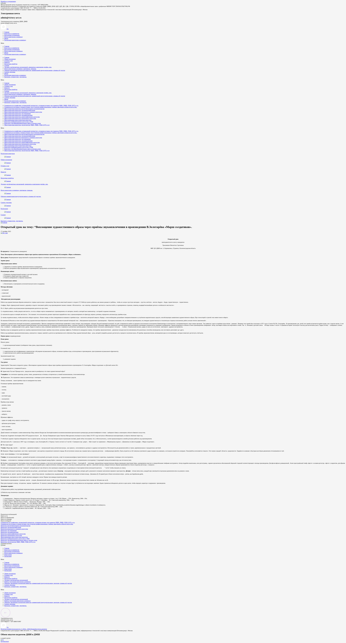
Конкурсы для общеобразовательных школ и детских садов (22, 123)
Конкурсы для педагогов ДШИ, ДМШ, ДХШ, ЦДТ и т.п (18, 542)
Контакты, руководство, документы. (15, 77)
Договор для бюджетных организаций (16, 580)
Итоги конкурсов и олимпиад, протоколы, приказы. (20, 69)
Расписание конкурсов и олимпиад (15, 40)
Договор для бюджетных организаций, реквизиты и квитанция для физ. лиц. (28, 67)
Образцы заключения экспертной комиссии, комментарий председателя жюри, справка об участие (34, 70)
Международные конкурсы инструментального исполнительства (24, 109)
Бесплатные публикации (12, 35)
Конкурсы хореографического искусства (13, 534)
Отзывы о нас (8, 60)
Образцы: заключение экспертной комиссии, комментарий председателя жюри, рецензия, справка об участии (38, 583)
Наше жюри (8, 554)
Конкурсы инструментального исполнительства (15, 525)
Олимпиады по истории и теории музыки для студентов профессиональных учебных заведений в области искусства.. (40, 107)
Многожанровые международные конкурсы (17, 120)
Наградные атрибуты (10, 64)
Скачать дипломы (9, 72)
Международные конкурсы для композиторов (18, 115)
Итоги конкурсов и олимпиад (13, 37)
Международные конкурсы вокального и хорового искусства (23, 112)
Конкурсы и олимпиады (11, 33)
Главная (6, 32)
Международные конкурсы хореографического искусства (22, 117)
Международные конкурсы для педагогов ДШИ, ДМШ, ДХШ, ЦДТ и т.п (26, 125)
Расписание (4, 208)
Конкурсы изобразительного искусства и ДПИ (18, 121)
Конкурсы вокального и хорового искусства (14, 529)
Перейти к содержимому (8, 1)
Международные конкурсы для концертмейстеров (19, 110)
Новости (7, 62)
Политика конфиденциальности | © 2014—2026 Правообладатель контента (24, 629)
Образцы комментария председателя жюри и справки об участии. (21, 196)
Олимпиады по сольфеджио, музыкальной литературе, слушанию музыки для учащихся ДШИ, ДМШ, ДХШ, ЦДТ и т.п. (41, 105)
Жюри (6, 38)
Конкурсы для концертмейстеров (11, 527)
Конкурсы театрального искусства (11, 535)
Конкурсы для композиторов (9, 532)
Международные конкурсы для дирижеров (17, 113)
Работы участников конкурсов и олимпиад (17, 581)
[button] (8, 153)
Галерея (6, 65)
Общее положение (10, 59)
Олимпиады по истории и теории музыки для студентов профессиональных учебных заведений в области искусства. (37, 524)
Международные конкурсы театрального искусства (20, 118)
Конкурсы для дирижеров (9, 530)
